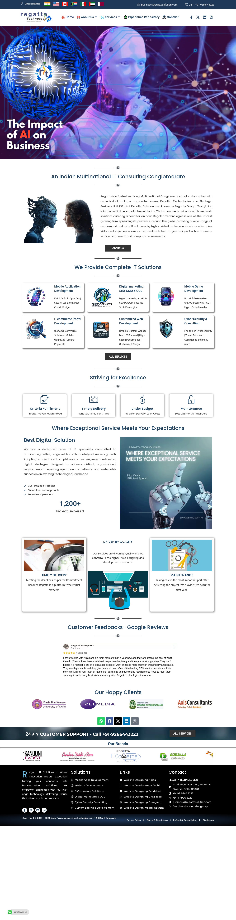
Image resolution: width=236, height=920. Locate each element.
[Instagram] (211, 17)
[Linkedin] (205, 17)
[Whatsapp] (101, 721)
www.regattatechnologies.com (76, 818)
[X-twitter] (198, 17)
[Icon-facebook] (191, 17)
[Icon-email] (135, 721)
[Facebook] (109, 721)
